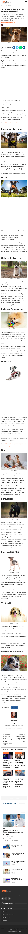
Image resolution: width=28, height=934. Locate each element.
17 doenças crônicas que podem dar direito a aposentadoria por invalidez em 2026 (13, 831)
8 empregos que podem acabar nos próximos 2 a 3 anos (20, 739)
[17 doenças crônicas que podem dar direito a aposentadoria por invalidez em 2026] (14, 820)
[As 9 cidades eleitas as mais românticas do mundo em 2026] (6, 863)
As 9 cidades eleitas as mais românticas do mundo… (17, 862)
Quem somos (6, 917)
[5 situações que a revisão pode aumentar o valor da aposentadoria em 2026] (20, 773)
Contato (5, 920)
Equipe (5, 911)
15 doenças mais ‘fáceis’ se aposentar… (17, 845)
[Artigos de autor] (14, 715)
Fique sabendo (11, 22)
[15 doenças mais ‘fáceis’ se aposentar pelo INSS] (6, 846)
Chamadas (4, 22)
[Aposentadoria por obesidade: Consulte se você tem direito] (6, 880)
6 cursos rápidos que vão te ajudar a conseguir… (17, 854)
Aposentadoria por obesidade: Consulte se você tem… (16, 880)
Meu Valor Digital (17, 931)
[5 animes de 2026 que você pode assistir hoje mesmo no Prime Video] (8, 755)
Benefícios (18, 770)
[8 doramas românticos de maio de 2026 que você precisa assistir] (20, 755)
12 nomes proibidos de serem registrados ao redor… (16, 871)
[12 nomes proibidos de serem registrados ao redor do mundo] (6, 871)
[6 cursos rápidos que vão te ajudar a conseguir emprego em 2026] (6, 855)
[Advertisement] (14, 84)
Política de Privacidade (8, 914)
